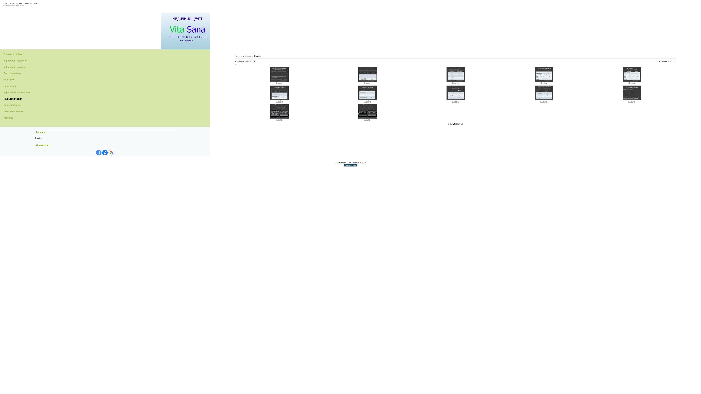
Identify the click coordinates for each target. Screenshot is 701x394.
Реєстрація (14, 5)
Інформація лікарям (14, 67)
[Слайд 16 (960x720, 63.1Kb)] (544, 81)
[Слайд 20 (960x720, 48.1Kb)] (456, 99)
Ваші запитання (12, 105)
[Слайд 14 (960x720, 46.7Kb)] (367, 81)
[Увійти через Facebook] (105, 152)
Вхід (22, 5)
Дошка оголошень (13, 111)
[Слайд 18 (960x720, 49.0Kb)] (279, 99)
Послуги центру (12, 73)
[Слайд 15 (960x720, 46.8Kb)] (456, 81)
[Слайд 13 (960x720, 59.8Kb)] (279, 81)
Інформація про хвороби (17, 92)
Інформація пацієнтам (16, 60)
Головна (6, 5)
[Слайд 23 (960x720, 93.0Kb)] (279, 118)
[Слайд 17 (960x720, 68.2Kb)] (632, 81)
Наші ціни (9, 79)
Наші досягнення (13, 99)
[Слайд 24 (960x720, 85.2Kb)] (367, 118)
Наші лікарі (10, 86)
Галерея (248, 56)
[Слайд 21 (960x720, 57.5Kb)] (544, 99)
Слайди (38, 138)
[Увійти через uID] (98, 152)
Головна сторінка (13, 54)
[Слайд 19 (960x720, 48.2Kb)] (367, 99)
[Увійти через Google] (111, 153)
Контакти (8, 118)
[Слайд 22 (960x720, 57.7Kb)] (632, 99)
